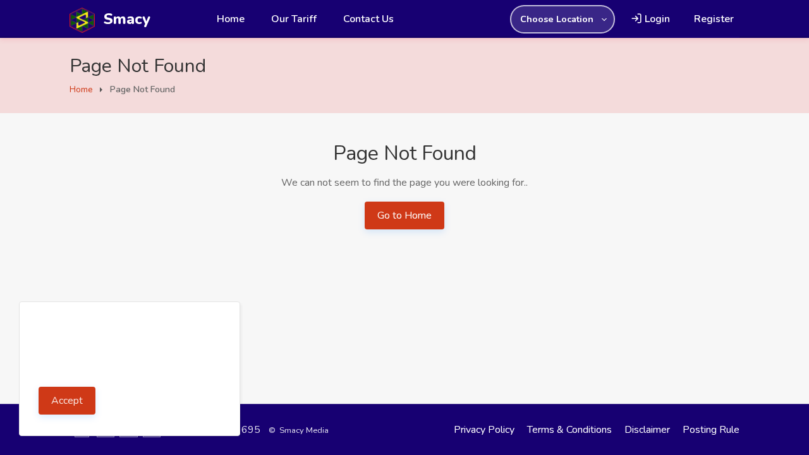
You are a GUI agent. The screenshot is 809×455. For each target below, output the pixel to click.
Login (656, 19)
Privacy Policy (484, 430)
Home (231, 19)
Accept (67, 401)
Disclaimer (647, 430)
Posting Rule (711, 430)
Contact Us (368, 19)
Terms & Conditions (569, 430)
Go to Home (404, 215)
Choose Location (556, 19)
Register (714, 19)
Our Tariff (294, 19)
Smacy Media (304, 430)
